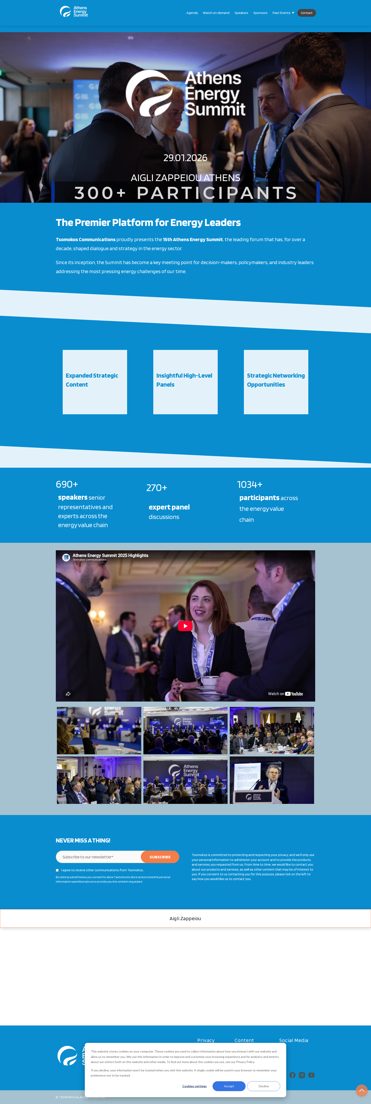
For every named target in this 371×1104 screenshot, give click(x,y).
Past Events (281, 13)
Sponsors (260, 13)
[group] (95, 382)
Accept (229, 1086)
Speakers (241, 13)
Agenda (192, 13)
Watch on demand (216, 13)
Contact (307, 13)
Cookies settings (194, 1086)
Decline (264, 1086)
